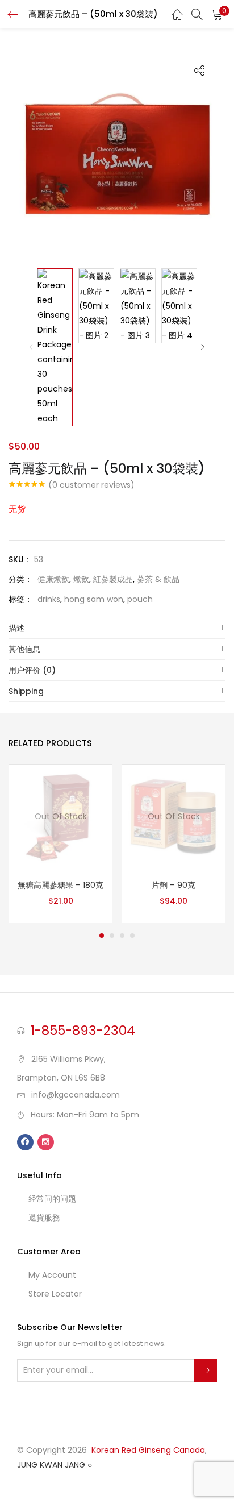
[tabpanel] (60, 843)
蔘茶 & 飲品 (158, 579)
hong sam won (93, 599)
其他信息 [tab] (24, 649)
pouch (140, 599)
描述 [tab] (16, 628)
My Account (52, 1275)
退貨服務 (44, 1217)
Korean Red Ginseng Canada (148, 1450)
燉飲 (81, 579)
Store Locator (55, 1293)
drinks (48, 599)
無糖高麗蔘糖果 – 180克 (60, 885)
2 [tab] (112, 935)
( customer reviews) (91, 485)
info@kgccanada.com (75, 1094)
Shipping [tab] (26, 691)
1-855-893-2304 (83, 1030)
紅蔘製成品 (113, 579)
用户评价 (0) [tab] (32, 670)
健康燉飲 (53, 579)
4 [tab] (132, 935)
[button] (216, 14)
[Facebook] (25, 1142)
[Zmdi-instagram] (45, 1142)
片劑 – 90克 (173, 885)
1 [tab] (101, 935)
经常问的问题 (52, 1198)
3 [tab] (122, 935)
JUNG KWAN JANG (51, 1464)
